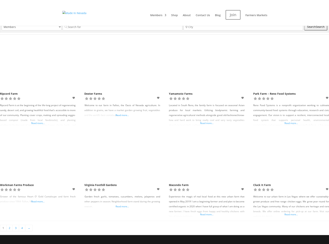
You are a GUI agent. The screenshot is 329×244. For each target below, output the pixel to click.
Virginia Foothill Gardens (100, 185)
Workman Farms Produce (17, 185)
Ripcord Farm (9, 93)
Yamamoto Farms (180, 93)
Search (316, 27)
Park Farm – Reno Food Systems (274, 93)
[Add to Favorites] (74, 97)
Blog (218, 15)
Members (156, 15)
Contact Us (203, 15)
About (187, 15)
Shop (174, 15)
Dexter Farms (93, 93)
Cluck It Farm (262, 185)
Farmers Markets (256, 15)
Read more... (38, 123)
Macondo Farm (179, 185)
